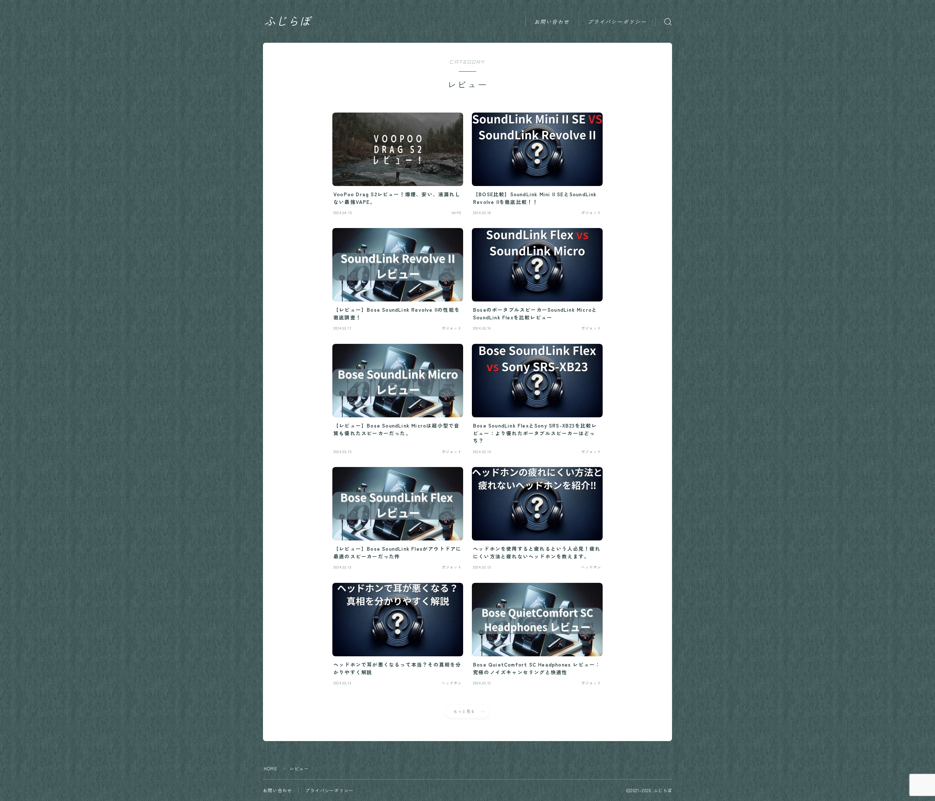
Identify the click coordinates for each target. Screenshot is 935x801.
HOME (270, 768)
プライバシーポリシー (617, 22)
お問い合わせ (552, 22)
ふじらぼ (287, 21)
